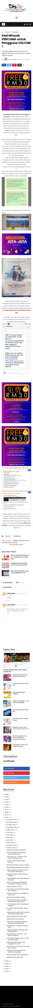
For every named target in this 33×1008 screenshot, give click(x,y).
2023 (6, 799)
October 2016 (11, 824)
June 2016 (10, 835)
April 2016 (10, 840)
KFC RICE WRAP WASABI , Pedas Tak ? (17, 909)
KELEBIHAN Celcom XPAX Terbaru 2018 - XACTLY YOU (20, 728)
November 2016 (12, 822)
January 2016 (11, 847)
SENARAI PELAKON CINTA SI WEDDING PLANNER (16, 951)
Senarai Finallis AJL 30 (14, 886)
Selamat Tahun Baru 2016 (15, 957)
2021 (6, 804)
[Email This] (19, 65)
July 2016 (10, 832)
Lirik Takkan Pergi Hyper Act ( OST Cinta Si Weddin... (18, 938)
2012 (6, 969)
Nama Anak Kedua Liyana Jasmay (18, 865)
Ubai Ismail (11, 593)
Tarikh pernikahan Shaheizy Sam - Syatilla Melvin (18, 930)
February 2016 (11, 845)
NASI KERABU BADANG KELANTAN (18, 867)
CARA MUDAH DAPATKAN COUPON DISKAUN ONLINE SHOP (18, 913)
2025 (6, 794)
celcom (7, 32)
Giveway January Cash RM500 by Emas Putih (17, 894)
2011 (6, 971)
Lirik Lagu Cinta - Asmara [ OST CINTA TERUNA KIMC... (17, 857)
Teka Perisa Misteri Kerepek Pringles (20, 719)
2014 (6, 963)
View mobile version (16, 544)
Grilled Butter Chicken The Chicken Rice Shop (20, 745)
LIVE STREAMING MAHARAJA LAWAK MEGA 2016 (16, 853)
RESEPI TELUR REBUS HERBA (16, 897)
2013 (6, 966)
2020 (6, 807)
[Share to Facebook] (4, 65)
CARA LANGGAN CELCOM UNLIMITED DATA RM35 (20, 675)
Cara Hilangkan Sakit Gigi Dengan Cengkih (18, 904)
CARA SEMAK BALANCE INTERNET (19, 693)
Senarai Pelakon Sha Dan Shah (17, 916)
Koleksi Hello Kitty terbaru (15, 919)
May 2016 (10, 837)
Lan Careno (11, 605)
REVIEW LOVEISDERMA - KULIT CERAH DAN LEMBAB (21, 701)
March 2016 (10, 842)
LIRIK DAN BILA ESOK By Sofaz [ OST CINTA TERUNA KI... (17, 870)
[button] (3, 24)
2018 (6, 812)
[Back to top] (30, 1005)
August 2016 (11, 830)
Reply (8, 600)
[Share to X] (9, 65)
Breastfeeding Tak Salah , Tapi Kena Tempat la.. (17, 934)
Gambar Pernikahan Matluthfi (16, 850)
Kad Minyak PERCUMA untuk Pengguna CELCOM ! (16, 943)
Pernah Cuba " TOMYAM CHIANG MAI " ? (17, 926)
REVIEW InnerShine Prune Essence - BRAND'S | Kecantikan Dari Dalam (20, 737)
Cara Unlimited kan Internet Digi (21, 710)
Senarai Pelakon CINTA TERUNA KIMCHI (17, 874)
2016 (6, 817)
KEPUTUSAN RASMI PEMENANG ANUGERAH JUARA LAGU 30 (17, 883)
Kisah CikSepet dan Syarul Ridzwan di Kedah (18, 879)
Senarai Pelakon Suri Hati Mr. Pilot (21, 684)
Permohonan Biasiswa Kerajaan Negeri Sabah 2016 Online (17, 900)
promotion (15, 32)
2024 (6, 797)
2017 (6, 815)
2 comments (7, 587)
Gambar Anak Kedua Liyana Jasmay (16, 861)
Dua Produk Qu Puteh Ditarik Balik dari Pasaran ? (18, 889)
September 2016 (12, 827)
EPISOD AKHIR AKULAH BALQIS (17, 954)
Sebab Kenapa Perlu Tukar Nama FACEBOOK (15, 671)
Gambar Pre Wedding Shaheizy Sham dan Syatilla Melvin (17, 922)
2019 (6, 809)
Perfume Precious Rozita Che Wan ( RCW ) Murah (18, 947)
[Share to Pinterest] (14, 65)
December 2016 (12, 819)
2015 (6, 961)
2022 (6, 802)
